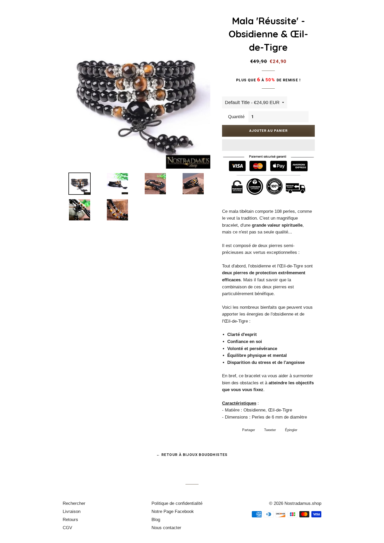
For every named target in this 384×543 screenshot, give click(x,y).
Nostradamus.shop (302, 503)
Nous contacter (166, 527)
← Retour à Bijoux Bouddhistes (192, 455)
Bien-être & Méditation (237, 14)
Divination (335, 14)
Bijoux (192, 14)
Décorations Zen (293, 14)
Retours (70, 519)
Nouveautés (162, 14)
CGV (67, 527)
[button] (268, 145)
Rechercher (74, 503)
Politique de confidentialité (177, 503)
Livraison (71, 511)
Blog (156, 519)
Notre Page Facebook (173, 511)
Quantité (236, 116)
